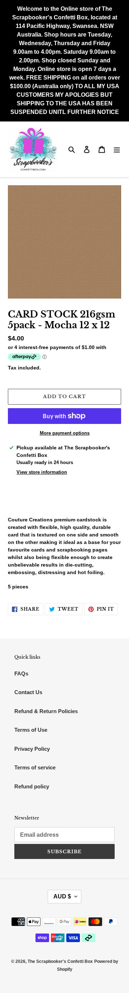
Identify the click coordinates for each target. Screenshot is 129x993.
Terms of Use (30, 730)
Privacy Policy (32, 749)
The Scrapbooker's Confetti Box (60, 961)
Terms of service (35, 767)
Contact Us (28, 692)
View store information (41, 472)
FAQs (21, 673)
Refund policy (31, 786)
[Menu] (116, 149)
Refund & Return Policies (46, 711)
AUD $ (62, 896)
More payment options (65, 433)
